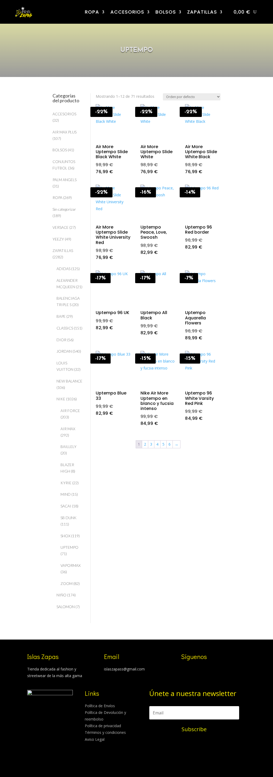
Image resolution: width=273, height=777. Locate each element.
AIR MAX (68, 428)
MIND (66, 494)
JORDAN (64, 351)
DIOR (61, 339)
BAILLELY (69, 446)
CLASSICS (65, 328)
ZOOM (67, 583)
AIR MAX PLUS (65, 132)
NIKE (61, 399)
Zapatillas (202, 12)
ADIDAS (63, 268)
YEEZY (58, 239)
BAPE (61, 316)
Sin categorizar (64, 209)
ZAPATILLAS (63, 250)
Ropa (92, 12)
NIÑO (61, 595)
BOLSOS (165, 12)
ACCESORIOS (127, 12)
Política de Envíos (100, 705)
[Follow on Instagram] (182, 670)
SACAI (66, 506)
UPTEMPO (69, 547)
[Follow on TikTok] (193, 670)
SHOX (65, 536)
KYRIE (66, 483)
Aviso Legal (95, 739)
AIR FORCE (70, 410)
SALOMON (66, 606)
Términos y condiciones (105, 732)
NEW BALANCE (69, 381)
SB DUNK (69, 517)
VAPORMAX (71, 565)
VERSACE (61, 227)
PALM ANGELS (65, 179)
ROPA (57, 197)
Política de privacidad (103, 725)
